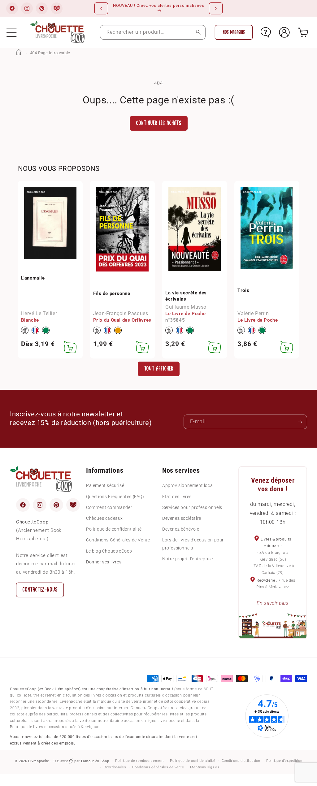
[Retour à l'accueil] (18, 52)
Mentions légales (204, 767)
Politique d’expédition (284, 761)
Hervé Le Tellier (39, 313)
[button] (11, 32)
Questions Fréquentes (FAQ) (115, 496)
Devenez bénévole (180, 529)
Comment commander (109, 507)
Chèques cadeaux (104, 518)
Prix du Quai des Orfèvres (122, 320)
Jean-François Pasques (120, 313)
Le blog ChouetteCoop (109, 551)
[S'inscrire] (300, 422)
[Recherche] (198, 32)
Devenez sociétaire (181, 518)
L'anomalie (33, 278)
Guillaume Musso (185, 307)
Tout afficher (158, 368)
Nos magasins (234, 32)
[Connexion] (284, 32)
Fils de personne (111, 293)
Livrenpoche (38, 761)
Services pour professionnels (192, 507)
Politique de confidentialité (114, 529)
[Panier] (302, 32)
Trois (243, 290)
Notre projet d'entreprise (187, 558)
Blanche (30, 320)
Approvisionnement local (188, 485)
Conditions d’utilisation (241, 761)
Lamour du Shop (95, 761)
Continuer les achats (158, 123)
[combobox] (153, 32)
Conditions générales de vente (158, 767)
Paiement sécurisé (105, 485)
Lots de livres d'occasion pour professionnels (193, 543)
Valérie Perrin (253, 313)
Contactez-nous (40, 589)
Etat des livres (177, 496)
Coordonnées (115, 767)
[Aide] (265, 32)
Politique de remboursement (139, 761)
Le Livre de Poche (185, 313)
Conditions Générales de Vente (118, 539)
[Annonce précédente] (101, 8)
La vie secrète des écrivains (186, 296)
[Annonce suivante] (216, 8)
